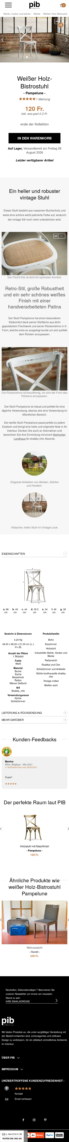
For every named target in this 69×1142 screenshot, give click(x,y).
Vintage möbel (51, 681)
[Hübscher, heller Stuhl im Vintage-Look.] (34, 505)
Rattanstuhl (51, 660)
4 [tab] (42, 57)
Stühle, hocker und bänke (16, 13)
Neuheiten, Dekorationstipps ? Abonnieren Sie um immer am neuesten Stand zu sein (30, 994)
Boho (51, 639)
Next (66, 40)
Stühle (36, 13)
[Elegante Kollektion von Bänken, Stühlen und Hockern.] (34, 463)
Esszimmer (51, 644)
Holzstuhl (51, 648)
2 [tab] (32, 57)
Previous (2, 40)
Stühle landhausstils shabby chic (51, 675)
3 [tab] (37, 57)
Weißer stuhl (51, 685)
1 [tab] (27, 57)
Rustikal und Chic (51, 664)
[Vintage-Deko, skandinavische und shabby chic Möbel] (34, 5)
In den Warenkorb (35, 138)
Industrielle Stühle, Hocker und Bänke (51, 654)
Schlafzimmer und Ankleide (51, 669)
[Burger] (8, 5)
